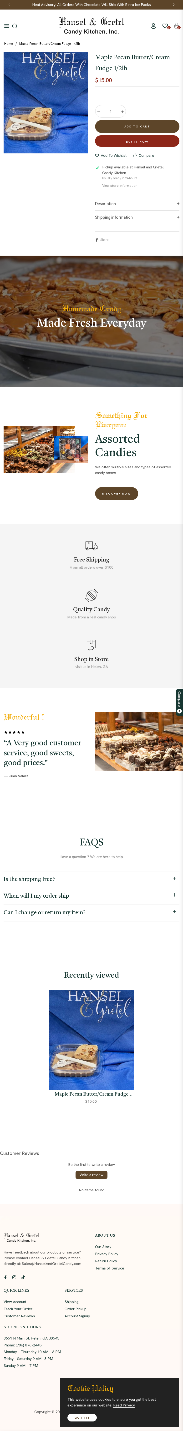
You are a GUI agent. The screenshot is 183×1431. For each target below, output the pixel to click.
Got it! (82, 1418)
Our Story (103, 1246)
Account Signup (77, 1316)
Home (8, 43)
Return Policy (106, 1261)
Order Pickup (75, 1308)
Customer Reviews (19, 1316)
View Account (15, 1301)
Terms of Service (109, 1268)
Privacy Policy (106, 1253)
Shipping (72, 1301)
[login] (153, 26)
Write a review (91, 1174)
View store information (119, 185)
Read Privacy (124, 1405)
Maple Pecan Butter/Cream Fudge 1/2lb (91, 1094)
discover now (116, 494)
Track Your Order (18, 1308)
